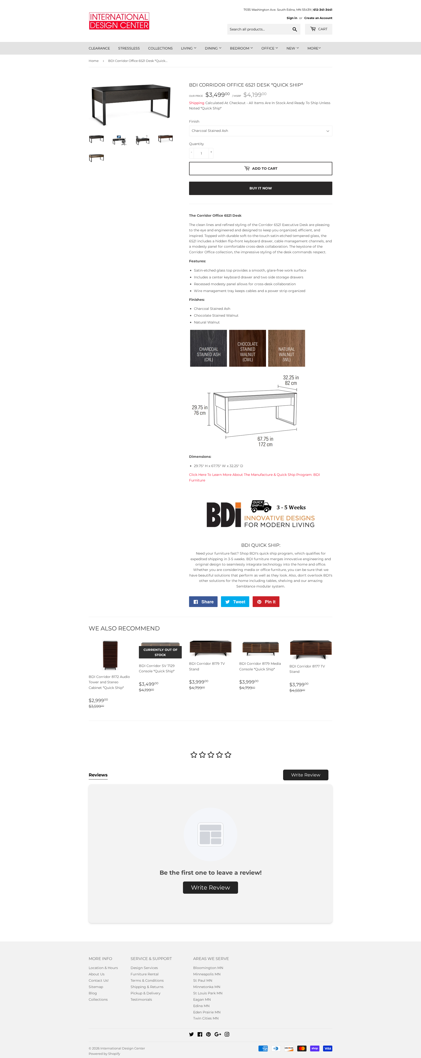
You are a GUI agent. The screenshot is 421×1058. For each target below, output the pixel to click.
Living (187, 48)
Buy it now (260, 188)
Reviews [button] (98, 775)
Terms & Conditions (147, 980)
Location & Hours (103, 968)
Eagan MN (202, 999)
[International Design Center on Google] (217, 1035)
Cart (322, 29)
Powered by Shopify (104, 1054)
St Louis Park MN (207, 993)
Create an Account (318, 18)
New (291, 48)
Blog (93, 993)
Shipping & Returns (147, 987)
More (312, 48)
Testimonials (141, 999)
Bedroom (240, 48)
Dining (212, 48)
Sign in (292, 18)
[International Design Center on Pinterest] (208, 1035)
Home (94, 61)
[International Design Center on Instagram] (227, 1035)
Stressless (129, 48)
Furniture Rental (145, 974)
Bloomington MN (208, 968)
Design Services (144, 968)
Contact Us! (99, 980)
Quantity (196, 144)
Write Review (305, 775)
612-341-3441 (322, 9)
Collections (160, 48)
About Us (97, 974)
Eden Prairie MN (206, 1012)
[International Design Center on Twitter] (191, 1035)
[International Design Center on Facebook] (199, 1035)
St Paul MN (202, 980)
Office (268, 48)
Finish (194, 121)
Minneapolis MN (206, 974)
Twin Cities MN (206, 1018)
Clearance (99, 48)
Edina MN (201, 1006)
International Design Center (122, 1048)
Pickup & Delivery (146, 993)
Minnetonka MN (206, 987)
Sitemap (96, 987)
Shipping (196, 103)
